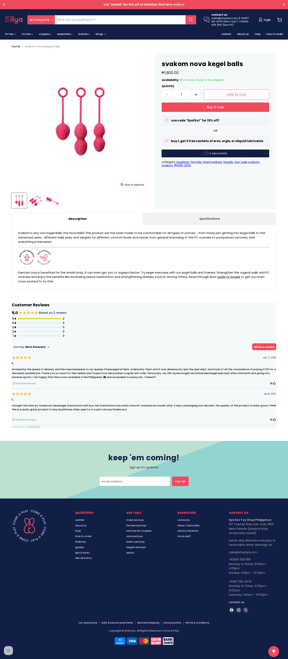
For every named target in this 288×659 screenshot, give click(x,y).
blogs (100, 34)
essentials (64, 34)
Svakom (167, 165)
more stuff (184, 536)
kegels (228, 162)
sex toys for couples (139, 531)
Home (16, 46)
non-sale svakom (247, 162)
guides (79, 547)
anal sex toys (134, 536)
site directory (83, 558)
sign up (180, 481)
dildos (130, 553)
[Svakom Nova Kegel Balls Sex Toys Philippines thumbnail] (19, 200)
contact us (236, 602)
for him (26, 34)
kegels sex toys (136, 547)
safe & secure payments (117, 623)
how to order (274, 34)
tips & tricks (82, 553)
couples (44, 34)
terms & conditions (197, 623)
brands (83, 34)
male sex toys (135, 520)
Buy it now (215, 107)
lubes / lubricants (188, 525)
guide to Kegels (228, 277)
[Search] (191, 19)
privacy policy (172, 623)
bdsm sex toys (135, 542)
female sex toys (136, 525)
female (196, 162)
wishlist (226, 34)
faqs (257, 34)
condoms (184, 520)
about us (243, 34)
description (77, 219)
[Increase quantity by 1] (196, 95)
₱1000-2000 (182, 165)
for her (9, 34)
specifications (209, 219)
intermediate (212, 162)
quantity (168, 86)
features (80, 542)
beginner (183, 162)
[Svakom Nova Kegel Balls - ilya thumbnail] (35, 200)
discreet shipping (148, 623)
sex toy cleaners (188, 531)
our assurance (88, 623)
